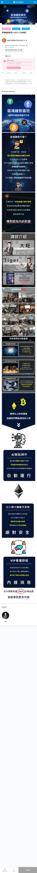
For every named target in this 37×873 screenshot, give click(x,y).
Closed (28, 870)
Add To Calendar (9, 47)
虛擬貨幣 (8, 73)
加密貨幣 (24, 73)
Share (32, 6)
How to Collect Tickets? (13, 67)
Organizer (4, 871)
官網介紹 (7, 56)
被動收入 (16, 73)
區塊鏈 (31, 73)
